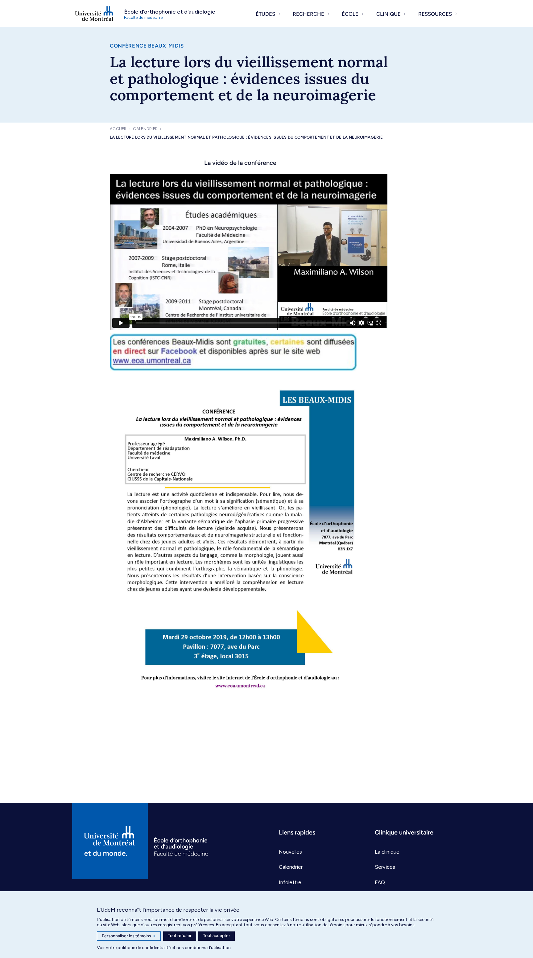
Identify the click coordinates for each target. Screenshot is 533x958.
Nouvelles (290, 852)
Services (385, 867)
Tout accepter (216, 935)
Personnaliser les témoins (129, 936)
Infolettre (290, 882)
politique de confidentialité (144, 947)
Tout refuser (180, 935)
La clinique (387, 852)
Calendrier (145, 129)
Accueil (118, 129)
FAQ (380, 882)
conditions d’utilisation (208, 947)
